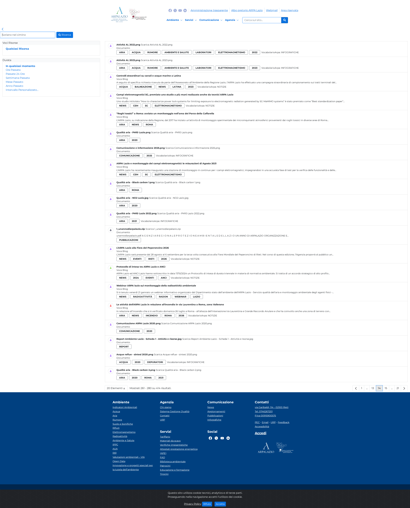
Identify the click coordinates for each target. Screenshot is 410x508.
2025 (149, 155)
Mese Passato (14, 81)
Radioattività (120, 436)
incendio (152, 315)
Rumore (117, 419)
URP (162, 419)
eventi (137, 258)
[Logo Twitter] (175, 10)
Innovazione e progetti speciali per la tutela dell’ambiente (133, 467)
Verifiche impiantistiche (174, 444)
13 (374, 389)
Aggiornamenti (216, 411)
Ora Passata (13, 69)
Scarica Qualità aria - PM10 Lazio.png (171, 132)
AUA (115, 448)
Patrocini (165, 465)
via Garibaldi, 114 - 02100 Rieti (271, 407)
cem (135, 105)
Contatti (164, 415)
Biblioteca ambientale (173, 461)
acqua (136, 52)
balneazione (143, 86)
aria (122, 52)
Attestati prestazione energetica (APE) (178, 451)
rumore (152, 52)
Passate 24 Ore (15, 73)
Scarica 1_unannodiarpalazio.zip (163, 229)
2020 (135, 140)
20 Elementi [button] (117, 389)
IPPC (115, 444)
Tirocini (164, 474)
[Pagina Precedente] (356, 388)
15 (387, 389)
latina (176, 86)
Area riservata (289, 10)
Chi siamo (165, 407)
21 (399, 389)
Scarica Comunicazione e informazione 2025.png (192, 147)
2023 (254, 67)
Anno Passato (14, 85)
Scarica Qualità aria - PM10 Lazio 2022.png (180, 213)
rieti (151, 258)
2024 (136, 277)
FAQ (162, 457)
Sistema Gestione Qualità (174, 411)
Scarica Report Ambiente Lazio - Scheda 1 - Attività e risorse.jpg (217, 338)
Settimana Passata (18, 77)
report (124, 346)
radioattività (142, 296)
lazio (196, 296)
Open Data (119, 461)
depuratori (155, 362)
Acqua (116, 411)
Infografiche (290, 52)
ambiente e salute (176, 52)
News (210, 407)
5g (146, 105)
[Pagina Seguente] (404, 388)
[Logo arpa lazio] (119, 14)
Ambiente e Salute (123, 440)
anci (164, 277)
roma (149, 124)
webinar (180, 296)
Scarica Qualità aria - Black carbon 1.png (177, 182)
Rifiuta (207, 503)
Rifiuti (116, 428)
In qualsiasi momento (20, 66)
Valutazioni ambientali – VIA (129, 457)
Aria (115, 415)
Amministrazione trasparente (209, 10)
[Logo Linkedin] (185, 10)
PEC (257, 422)
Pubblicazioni (215, 415)
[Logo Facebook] (170, 10)
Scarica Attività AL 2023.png (156, 60)
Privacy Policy (192, 503)
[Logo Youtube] (180, 10)
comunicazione (129, 155)
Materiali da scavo (170, 440)
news (162, 86)
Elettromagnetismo (124, 432)
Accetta (221, 503)
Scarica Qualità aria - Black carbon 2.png (178, 370)
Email (265, 422)
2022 (254, 52)
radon (163, 296)
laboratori (203, 52)
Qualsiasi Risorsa (17, 48)
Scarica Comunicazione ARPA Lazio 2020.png (186, 323)
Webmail (272, 10)
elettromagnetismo (231, 52)
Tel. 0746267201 (264, 411)
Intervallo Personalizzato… (22, 89)
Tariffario (165, 436)
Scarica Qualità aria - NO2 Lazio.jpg (169, 197)
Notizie (221, 86)
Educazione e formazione (174, 469)
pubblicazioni (128, 240)
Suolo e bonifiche (123, 424)
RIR (114, 452)
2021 (134, 221)
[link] (2, 29)
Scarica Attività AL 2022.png (156, 44)
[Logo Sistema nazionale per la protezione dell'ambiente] (138, 14)
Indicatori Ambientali (125, 407)
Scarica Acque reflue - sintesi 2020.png (175, 354)
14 (380, 389)
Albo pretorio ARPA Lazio (247, 10)
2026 (164, 258)
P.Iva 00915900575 (265, 415)
